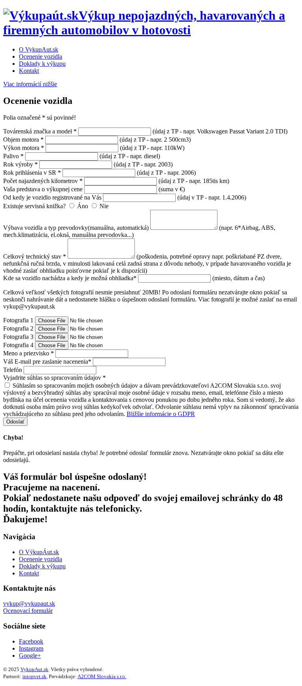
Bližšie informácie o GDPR (161, 413)
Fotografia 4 (18, 345)
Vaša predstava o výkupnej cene (43, 189)
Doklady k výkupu (42, 63)
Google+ (30, 655)
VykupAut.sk (34, 669)
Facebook (31, 641)
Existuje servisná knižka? (34, 206)
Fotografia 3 (18, 336)
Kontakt (29, 70)
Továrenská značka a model (40, 131)
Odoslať (15, 422)
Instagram (31, 648)
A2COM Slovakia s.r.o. (101, 676)
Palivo (13, 156)
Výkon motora (23, 147)
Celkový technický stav (34, 256)
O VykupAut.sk (38, 49)
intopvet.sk (34, 676)
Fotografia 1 (18, 320)
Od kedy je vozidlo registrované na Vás (52, 197)
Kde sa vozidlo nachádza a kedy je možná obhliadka (69, 278)
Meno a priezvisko (28, 353)
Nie (103, 206)
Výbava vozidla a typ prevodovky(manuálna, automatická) (76, 227)
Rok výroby (20, 164)
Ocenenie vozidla (40, 56)
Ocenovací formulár (28, 610)
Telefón (12, 369)
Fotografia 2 (18, 328)
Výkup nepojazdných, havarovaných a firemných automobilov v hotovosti (144, 22)
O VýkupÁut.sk (39, 552)
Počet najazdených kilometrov (43, 181)
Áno (83, 206)
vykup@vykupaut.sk (29, 603)
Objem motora (23, 139)
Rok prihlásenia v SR (32, 172)
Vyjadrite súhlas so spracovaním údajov (54, 377)
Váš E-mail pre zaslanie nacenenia (47, 361)
